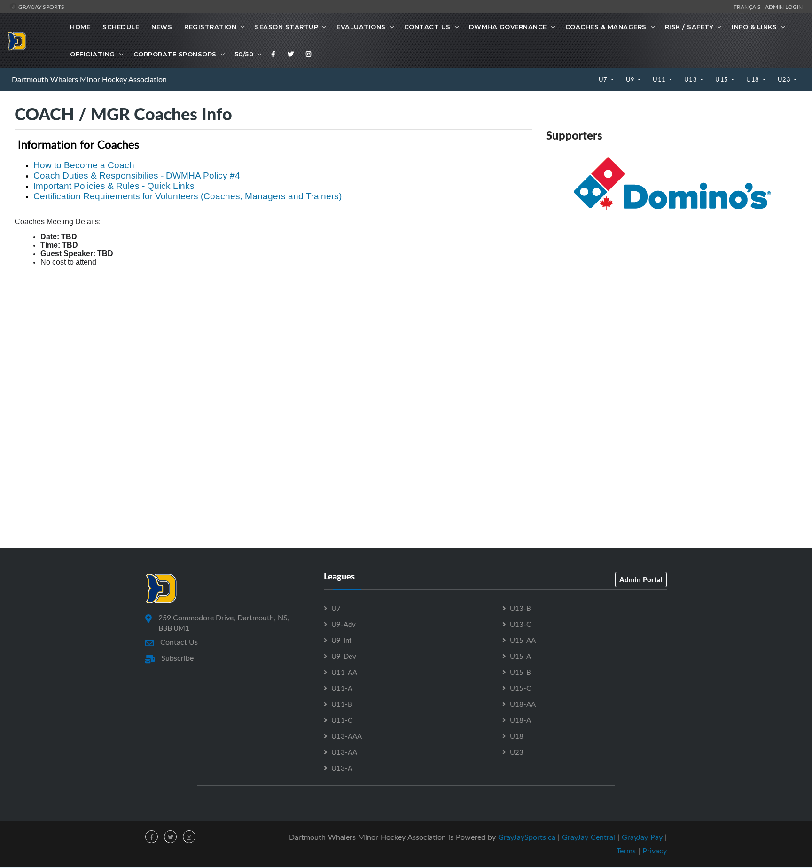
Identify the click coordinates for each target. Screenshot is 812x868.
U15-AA (523, 640)
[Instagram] (308, 54)
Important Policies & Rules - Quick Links (114, 186)
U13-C (520, 624)
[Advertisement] (671, 406)
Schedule (120, 27)
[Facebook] (273, 54)
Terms (626, 850)
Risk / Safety (689, 27)
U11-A (341, 688)
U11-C (341, 720)
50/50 (244, 54)
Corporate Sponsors (175, 54)
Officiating (92, 54)
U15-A (520, 656)
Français (749, 6)
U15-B (520, 672)
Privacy (654, 850)
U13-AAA (346, 736)
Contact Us (427, 27)
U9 (631, 79)
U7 (604, 79)
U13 (691, 79)
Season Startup (286, 27)
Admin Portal (641, 579)
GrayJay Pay (642, 837)
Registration (210, 27)
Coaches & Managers (606, 27)
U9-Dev (343, 656)
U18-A (520, 720)
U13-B (520, 608)
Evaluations (361, 27)
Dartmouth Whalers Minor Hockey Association (89, 79)
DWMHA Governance (508, 27)
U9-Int (341, 640)
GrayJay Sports (40, 6)
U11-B (341, 704)
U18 (753, 79)
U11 (660, 79)
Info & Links (754, 27)
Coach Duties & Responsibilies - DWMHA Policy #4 (136, 175)
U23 (785, 79)
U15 (722, 79)
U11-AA (344, 672)
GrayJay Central (588, 837)
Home (80, 27)
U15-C (520, 688)
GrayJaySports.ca (526, 837)
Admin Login (784, 6)
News (161, 27)
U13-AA (344, 752)
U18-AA (523, 704)
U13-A (341, 768)
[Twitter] (291, 54)
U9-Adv (343, 624)
